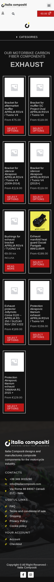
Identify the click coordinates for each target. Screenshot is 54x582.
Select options (13, 129)
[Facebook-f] (23, 575)
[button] (49, 5)
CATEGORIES (28, 37)
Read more (11, 267)
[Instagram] (31, 575)
